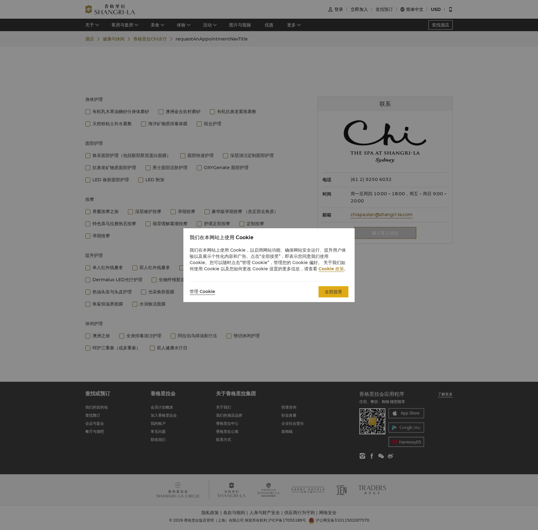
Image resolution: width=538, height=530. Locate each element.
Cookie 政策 (331, 269)
